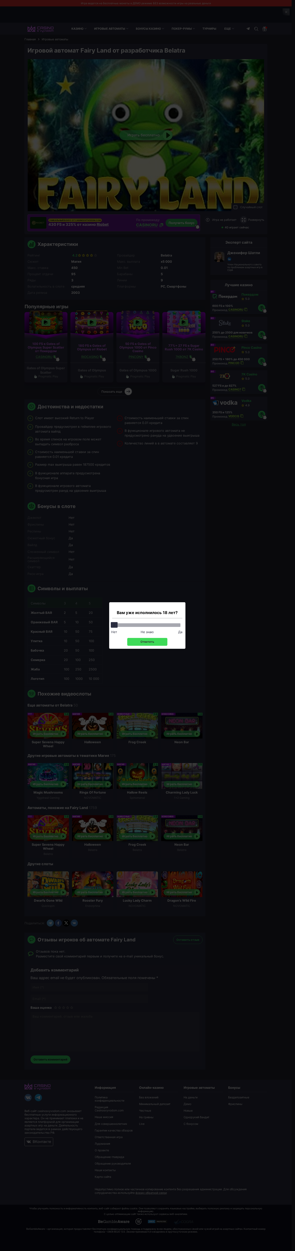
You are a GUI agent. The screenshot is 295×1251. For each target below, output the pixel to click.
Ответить (147, 641)
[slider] (114, 625)
